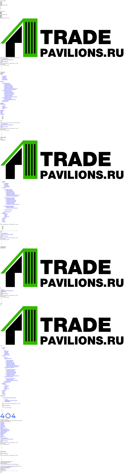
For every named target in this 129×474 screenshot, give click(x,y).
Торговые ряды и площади (7, 90)
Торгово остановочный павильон (10, 99)
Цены (1, 112)
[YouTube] (2, 117)
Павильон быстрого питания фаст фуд (11, 88)
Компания (2, 422)
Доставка (4, 105)
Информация (2, 104)
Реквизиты (4, 76)
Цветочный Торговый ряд (8, 92)
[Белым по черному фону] (0, 7)
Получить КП (3, 72)
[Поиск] (1, 120)
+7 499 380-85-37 (5, 58)
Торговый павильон (6, 83)
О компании (2, 423)
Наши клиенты (5, 79)
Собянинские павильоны (8, 87)
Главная (1, 73)
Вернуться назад (3, 421)
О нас (1, 74)
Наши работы (4, 78)
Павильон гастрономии (8, 86)
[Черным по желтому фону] (0, 9)
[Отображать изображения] (1, 12)
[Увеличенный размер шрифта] (1, 4)
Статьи (3, 108)
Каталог (1, 427)
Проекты (2, 81)
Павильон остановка (8, 98)
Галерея (1, 103)
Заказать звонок (3, 137)
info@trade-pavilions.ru (4, 61)
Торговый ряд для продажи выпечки (10, 96)
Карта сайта (2, 468)
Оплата (3, 106)
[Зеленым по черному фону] (0, 10)
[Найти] (1, 232)
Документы (4, 77)
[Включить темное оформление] (1, 345)
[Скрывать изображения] (0, 13)
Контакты (2, 114)
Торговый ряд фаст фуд (8, 95)
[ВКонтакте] (2, 115)
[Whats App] (2, 118)
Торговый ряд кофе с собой (9, 93)
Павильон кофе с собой (8, 85)
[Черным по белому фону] (0, 6)
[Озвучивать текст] (1, 15)
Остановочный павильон (6, 97)
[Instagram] (2, 116)
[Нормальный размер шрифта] (1, 2)
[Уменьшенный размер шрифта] (0, 1)
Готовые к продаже (5, 100)
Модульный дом (5, 101)
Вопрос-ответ (4, 107)
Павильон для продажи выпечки (10, 89)
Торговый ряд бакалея (8, 91)
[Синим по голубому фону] (0, 8)
